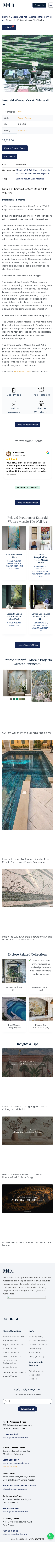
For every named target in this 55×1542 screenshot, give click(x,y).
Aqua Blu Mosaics (37, 1371)
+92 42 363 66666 (11, 1486)
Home (5, 16)
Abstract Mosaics (11, 1352)
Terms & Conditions (38, 1344)
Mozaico (33, 1379)
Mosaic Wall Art (19, 16)
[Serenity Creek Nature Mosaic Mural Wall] (14, 597)
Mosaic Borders (10, 1367)
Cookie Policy (35, 1348)
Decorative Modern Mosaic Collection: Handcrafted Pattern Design (23, 1176)
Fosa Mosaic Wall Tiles (14, 555)
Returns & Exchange (38, 1340)
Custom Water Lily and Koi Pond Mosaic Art (26, 732)
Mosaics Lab (35, 1375)
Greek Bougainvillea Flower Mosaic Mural (41, 558)
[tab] (8, 200)
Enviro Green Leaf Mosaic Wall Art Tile (41, 616)
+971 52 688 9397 (11, 1460)
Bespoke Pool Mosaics (13, 1336)
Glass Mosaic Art (40, 988)
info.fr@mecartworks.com (15, 1534)
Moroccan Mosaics (12, 1356)
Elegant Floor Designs (13, 1344)
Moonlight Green (22, 371)
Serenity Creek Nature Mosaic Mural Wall (14, 616)
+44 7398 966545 (11, 1508)
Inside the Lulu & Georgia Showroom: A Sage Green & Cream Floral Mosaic (27, 938)
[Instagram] (5, 1319)
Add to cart (9, 156)
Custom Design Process (14, 1372)
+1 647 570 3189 (10, 1434)
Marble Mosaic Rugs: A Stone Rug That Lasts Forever (26, 1244)
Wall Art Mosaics (10, 1340)
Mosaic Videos (10, 1376)
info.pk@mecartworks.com (15, 1489)
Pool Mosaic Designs (14, 1026)
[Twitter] (17, 1319)
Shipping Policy (36, 1336)
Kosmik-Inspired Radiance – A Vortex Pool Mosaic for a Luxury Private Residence (25, 861)
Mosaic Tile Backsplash (37, 173)
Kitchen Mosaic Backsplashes (10, 1361)
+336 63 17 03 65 (10, 1531)
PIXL (20, 111)
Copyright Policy (36, 1356)
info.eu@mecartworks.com (15, 1511)
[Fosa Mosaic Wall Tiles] (14, 538)
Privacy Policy (35, 1352)
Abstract (22, 130)
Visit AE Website (10, 1466)
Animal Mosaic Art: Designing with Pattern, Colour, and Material (26, 1108)
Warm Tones (24, 118)
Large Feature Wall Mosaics (30, 178)
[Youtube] (11, 1319)
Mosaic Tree (14, 625)
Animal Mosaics (10, 1348)
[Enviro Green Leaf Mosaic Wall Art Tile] (41, 597)
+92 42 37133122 (28, 1486)
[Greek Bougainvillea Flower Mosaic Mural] (41, 538)
